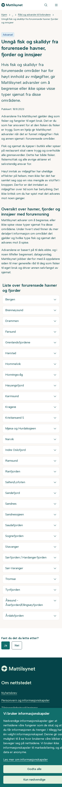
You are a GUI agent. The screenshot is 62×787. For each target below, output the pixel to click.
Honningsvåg (14, 374)
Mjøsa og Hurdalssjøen (20, 428)
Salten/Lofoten (15, 482)
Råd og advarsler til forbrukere (34, 14)
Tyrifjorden (12, 589)
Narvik (9, 439)
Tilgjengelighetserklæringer (19, 708)
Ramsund (11, 460)
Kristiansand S (14, 417)
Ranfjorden (12, 471)
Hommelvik (13, 364)
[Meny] (56, 5)
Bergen (10, 299)
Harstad (10, 353)
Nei (17, 645)
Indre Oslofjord (15, 450)
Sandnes (11, 503)
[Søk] (45, 5)
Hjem (4, 14)
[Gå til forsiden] (12, 5)
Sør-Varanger (14, 568)
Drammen (12, 321)
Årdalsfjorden (14, 615)
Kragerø (10, 407)
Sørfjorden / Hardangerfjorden (25, 557)
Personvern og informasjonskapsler (25, 700)
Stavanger (12, 546)
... (12, 14)
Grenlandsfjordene (17, 342)
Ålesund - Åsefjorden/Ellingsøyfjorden (24, 603)
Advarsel (8, 34)
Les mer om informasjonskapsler (25, 759)
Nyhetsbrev (9, 693)
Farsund (10, 331)
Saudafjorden (14, 525)
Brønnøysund (14, 310)
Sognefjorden (14, 536)
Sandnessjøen (14, 514)
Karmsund (12, 396)
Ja (5, 645)
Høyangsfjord (14, 385)
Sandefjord (12, 493)
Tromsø (10, 579)
